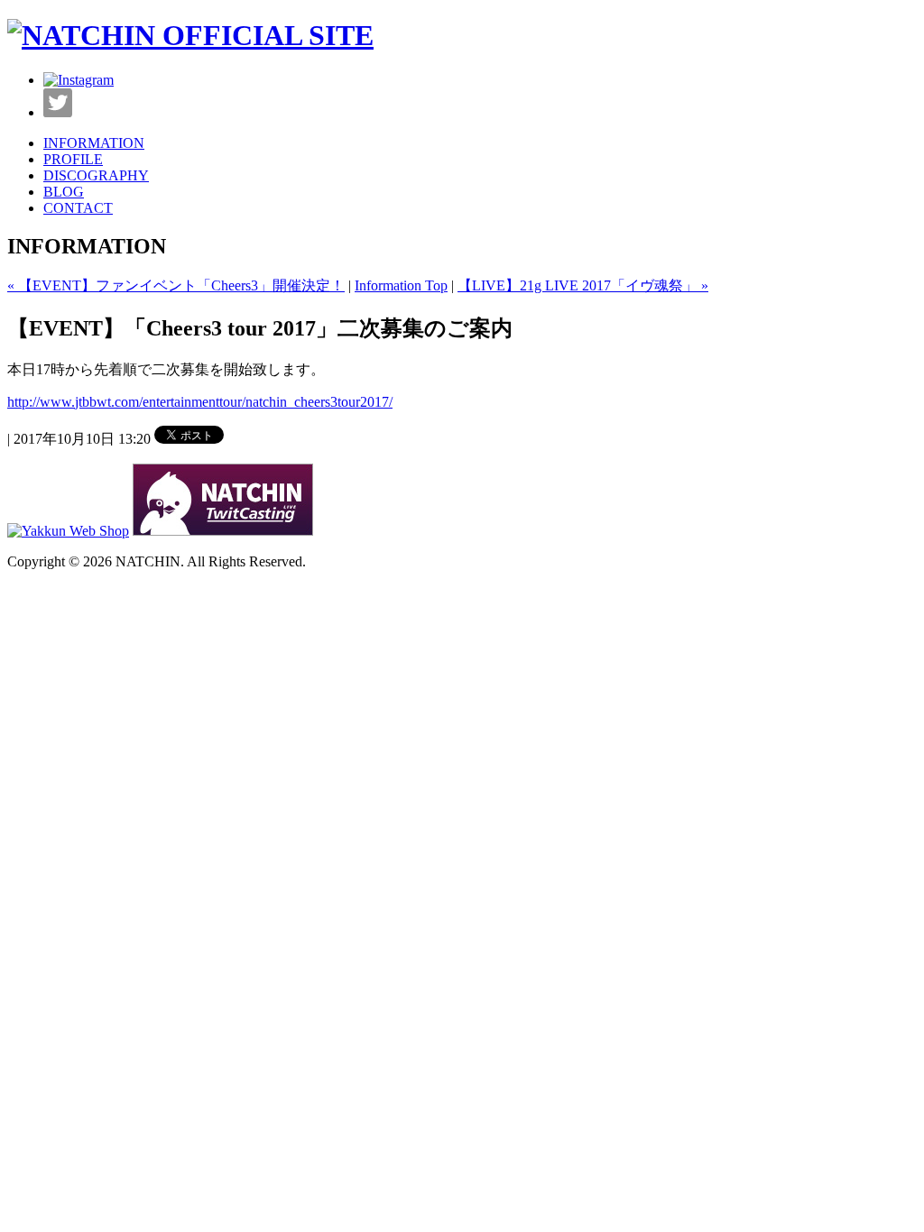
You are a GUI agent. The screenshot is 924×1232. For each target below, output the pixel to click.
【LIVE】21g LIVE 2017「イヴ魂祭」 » (582, 285)
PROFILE (73, 159)
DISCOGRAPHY (96, 175)
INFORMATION (93, 143)
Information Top (401, 285)
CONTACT (78, 208)
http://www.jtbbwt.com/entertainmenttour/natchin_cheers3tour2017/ (200, 401)
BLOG (63, 191)
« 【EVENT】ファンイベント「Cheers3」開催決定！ (176, 285)
